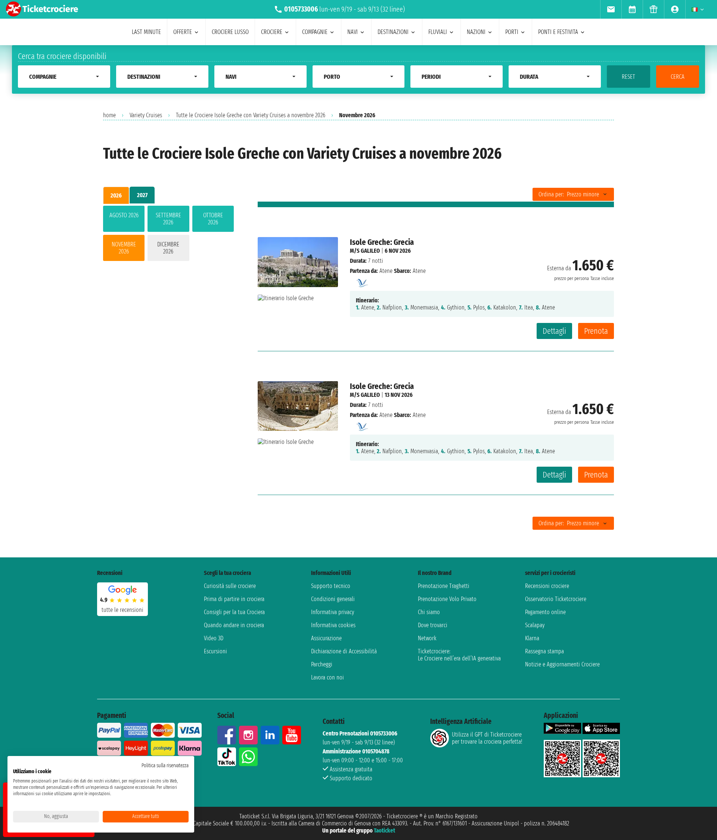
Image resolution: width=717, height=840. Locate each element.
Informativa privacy (332, 612)
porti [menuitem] (511, 31)
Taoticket (384, 830)
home (109, 115)
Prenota (596, 331)
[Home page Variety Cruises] (361, 280)
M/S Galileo (365, 250)
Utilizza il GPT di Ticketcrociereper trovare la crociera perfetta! (487, 738)
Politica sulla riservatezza (165, 765)
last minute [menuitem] (146, 31)
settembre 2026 (168, 219)
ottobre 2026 (213, 219)
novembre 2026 (124, 248)
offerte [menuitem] (182, 31)
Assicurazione (326, 638)
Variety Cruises (146, 115)
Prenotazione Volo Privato (447, 599)
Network (427, 638)
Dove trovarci (432, 625)
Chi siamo (429, 612)
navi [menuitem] (352, 31)
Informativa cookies (333, 625)
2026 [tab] (116, 195)
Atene (385, 270)
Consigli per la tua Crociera (234, 612)
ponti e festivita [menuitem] (558, 31)
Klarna (532, 638)
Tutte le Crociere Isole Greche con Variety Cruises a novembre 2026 (250, 115)
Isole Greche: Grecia (382, 242)
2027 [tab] (142, 195)
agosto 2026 (124, 215)
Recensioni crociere (547, 585)
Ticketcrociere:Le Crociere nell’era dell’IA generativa (459, 655)
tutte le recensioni (122, 609)
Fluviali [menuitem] (437, 31)
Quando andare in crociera (234, 625)
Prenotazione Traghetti (443, 585)
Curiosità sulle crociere (230, 585)
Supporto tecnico (330, 585)
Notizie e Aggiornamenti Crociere (562, 664)
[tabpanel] (168, 235)
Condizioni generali (333, 599)
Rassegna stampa (544, 651)
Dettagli (554, 331)
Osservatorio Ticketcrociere (555, 599)
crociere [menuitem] (271, 31)
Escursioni (215, 651)
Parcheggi (321, 664)
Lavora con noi (327, 677)
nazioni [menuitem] (476, 31)
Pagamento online (545, 612)
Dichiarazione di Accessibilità (344, 651)
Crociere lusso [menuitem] (230, 31)
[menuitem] (610, 9)
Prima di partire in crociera (234, 599)
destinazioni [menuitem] (393, 31)
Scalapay (534, 625)
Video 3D (213, 638)
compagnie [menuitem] (315, 31)
